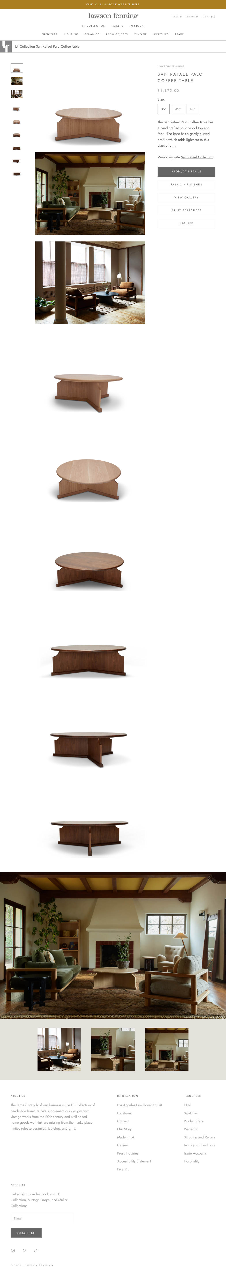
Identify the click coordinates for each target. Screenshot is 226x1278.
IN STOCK (136, 26)
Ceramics (92, 34)
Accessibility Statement (134, 1161)
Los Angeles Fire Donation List (139, 1105)
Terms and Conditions (199, 1145)
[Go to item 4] (17, 107)
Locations (124, 1113)
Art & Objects (117, 34)
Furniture (50, 34)
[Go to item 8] (17, 159)
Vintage (140, 34)
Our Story (124, 1129)
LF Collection (93, 26)
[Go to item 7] (17, 146)
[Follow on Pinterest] (24, 1250)
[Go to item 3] (17, 94)
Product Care (193, 1121)
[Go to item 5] (17, 120)
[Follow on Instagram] (13, 1250)
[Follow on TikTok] (36, 1250)
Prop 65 (123, 1169)
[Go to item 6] (17, 133)
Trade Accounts (195, 1153)
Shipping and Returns (199, 1137)
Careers (122, 1145)
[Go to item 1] (17, 68)
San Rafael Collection (197, 157)
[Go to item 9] (17, 172)
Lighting (71, 34)
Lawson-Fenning (171, 66)
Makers (117, 26)
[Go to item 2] (17, 81)
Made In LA (125, 1137)
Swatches (161, 34)
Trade (179, 34)
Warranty (190, 1129)
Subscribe (26, 1233)
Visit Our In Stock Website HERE (113, 4)
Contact (123, 1121)
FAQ (187, 1105)
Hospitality (191, 1161)
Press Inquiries (127, 1153)
